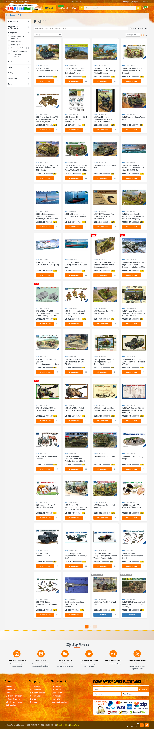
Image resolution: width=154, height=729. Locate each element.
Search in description (139, 28)
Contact (21, 1)
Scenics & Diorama (19, 51)
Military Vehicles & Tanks (17, 37)
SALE (74, 8)
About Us (11, 1)
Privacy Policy (74, 725)
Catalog (51, 8)
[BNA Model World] (24, 8)
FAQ (28, 1)
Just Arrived (63, 7)
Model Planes (17, 41)
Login (127, 1)
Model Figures (17, 44)
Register (136, 1)
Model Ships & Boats (20, 48)
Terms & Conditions (63, 725)
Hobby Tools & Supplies (16, 55)
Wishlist (145, 1)
